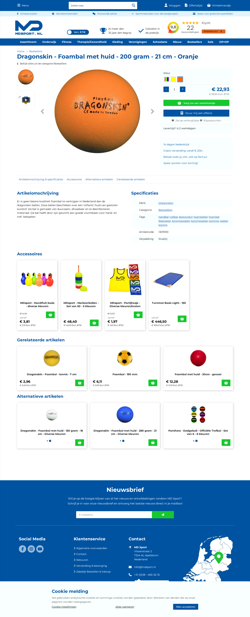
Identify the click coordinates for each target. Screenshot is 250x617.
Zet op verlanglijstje (187, 120)
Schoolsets (160, 42)
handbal (163, 217)
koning (162, 225)
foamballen (201, 217)
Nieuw (177, 42)
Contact (81, 554)
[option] (26, 77)
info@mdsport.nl (145, 567)
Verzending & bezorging (91, 565)
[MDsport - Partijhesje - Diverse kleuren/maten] (125, 279)
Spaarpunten (212, 120)
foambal (214, 217)
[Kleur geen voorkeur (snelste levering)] (167, 79)
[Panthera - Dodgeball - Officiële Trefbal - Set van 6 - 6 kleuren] (198, 414)
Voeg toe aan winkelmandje (199, 103)
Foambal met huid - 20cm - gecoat (198, 374)
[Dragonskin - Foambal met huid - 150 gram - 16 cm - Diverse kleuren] (52, 414)
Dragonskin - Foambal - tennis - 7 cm (52, 374)
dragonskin (186, 217)
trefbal (173, 217)
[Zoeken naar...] (133, 5)
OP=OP (224, 42)
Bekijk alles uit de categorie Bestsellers (43, 63)
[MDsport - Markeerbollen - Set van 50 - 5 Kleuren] (81, 279)
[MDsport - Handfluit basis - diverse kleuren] (37, 279)
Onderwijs (49, 42)
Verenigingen (138, 42)
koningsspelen (181, 221)
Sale (210, 42)
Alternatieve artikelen (99, 179)
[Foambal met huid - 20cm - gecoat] (198, 358)
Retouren (82, 560)
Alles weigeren (124, 606)
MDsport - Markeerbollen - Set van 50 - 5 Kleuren (81, 304)
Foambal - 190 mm (125, 374)
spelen (224, 221)
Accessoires (74, 179)
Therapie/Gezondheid (92, 42)
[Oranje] (180, 79)
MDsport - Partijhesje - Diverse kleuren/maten (125, 304)
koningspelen (199, 221)
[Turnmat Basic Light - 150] (169, 279)
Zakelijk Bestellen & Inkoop (93, 571)
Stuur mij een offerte (198, 113)
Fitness (66, 42)
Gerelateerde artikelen (131, 179)
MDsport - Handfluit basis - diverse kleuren (37, 304)
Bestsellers (194, 42)
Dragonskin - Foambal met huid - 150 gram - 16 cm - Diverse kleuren (51, 432)
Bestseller (164, 221)
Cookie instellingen (64, 606)
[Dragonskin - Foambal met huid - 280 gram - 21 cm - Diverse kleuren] (125, 414)
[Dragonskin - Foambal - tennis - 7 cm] (52, 358)
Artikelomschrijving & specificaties (41, 179)
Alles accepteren (185, 606)
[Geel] (173, 79)
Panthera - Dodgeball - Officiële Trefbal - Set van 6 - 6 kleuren (198, 432)
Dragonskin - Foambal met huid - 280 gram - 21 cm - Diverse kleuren (125, 432)
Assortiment (28, 42)
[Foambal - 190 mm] (125, 358)
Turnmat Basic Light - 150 (169, 303)
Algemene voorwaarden (91, 548)
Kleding (117, 42)
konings (214, 221)
